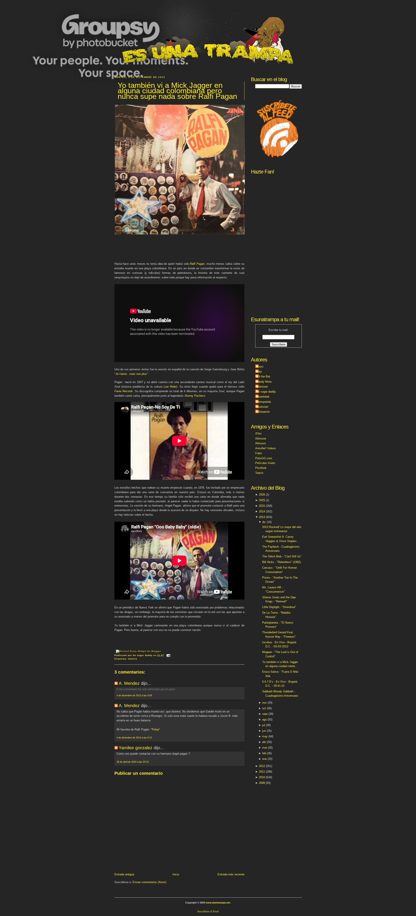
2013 (262, 517)
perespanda (263, 401)
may (265, 736)
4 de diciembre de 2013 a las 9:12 (134, 737)
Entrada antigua (124, 874)
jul (263, 725)
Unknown (262, 386)
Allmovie (260, 438)
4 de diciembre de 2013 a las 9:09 (134, 695)
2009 (262, 782)
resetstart (262, 406)
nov (264, 702)
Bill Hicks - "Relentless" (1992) (281, 562)
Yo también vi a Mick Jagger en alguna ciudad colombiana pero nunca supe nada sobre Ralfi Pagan (177, 90)
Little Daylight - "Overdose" (279, 607)
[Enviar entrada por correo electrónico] (168, 655)
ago (264, 719)
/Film (258, 433)
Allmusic (260, 443)
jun (264, 730)
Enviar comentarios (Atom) (149, 882)
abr (264, 742)
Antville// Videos (265, 448)
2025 (262, 500)
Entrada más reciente (231, 874)
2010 (262, 777)
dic (264, 522)
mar (264, 747)
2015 (262, 505)
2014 (262, 511)
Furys (259, 366)
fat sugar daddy (266, 391)
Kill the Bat (263, 376)
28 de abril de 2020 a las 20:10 (133, 761)
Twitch (259, 473)
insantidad (262, 396)
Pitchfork (260, 468)
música (132, 659)
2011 (262, 771)
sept (265, 713)
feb (264, 753)
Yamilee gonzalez (135, 747)
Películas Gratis (265, 463)
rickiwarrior (263, 411)
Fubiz (258, 453)
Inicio (175, 874)
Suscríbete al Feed (208, 911)
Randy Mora (263, 381)
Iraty (259, 371)
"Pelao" (155, 729)
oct (264, 708)
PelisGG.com (263, 458)
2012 (262, 766)
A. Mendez (129, 683)
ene (264, 758)
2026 (262, 494)
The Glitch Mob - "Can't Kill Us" (282, 556)
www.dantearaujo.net (218, 902)
